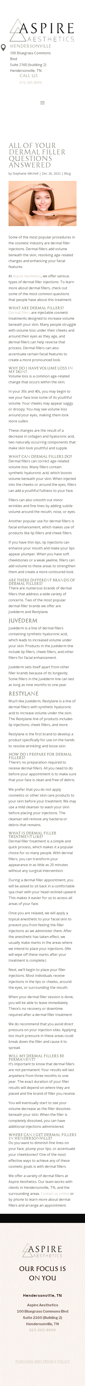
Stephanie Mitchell (25, 173)
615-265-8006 (31, 82)
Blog (67, 173)
